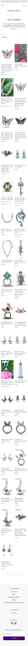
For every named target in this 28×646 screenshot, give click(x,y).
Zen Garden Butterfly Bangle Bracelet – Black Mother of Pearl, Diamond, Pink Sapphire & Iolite (7, 168)
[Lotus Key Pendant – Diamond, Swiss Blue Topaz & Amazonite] (21, 186)
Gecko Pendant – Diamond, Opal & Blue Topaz (20, 262)
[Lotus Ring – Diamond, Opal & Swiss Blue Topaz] (7, 186)
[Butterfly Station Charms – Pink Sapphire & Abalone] (21, 399)
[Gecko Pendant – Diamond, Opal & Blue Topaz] (21, 249)
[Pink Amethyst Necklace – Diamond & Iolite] (21, 53)
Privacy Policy (8, 602)
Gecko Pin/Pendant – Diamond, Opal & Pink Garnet (20, 231)
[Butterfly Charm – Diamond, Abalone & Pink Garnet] (7, 517)
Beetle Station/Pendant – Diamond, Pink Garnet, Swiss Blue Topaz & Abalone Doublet (20, 293)
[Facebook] (12, 623)
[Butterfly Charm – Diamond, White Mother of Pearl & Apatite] (21, 486)
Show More (14, 29)
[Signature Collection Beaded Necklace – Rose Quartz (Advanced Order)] (7, 87)
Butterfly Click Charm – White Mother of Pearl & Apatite (21, 470)
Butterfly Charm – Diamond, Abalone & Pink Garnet (6, 531)
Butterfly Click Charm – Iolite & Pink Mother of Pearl (7, 324)
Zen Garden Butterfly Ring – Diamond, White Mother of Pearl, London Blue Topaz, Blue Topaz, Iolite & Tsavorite (7, 136)
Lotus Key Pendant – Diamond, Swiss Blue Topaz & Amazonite (20, 199)
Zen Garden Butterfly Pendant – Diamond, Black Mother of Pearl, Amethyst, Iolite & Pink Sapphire (20, 136)
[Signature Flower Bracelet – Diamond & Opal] (7, 217)
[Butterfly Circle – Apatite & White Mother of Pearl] (21, 428)
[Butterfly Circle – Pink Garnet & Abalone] (7, 428)
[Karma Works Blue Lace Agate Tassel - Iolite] (21, 369)
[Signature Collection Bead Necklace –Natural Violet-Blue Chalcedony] (7, 369)
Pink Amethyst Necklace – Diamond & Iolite (20, 66)
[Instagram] (15, 623)
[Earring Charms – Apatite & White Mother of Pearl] (7, 457)
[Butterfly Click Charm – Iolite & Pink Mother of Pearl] (7, 311)
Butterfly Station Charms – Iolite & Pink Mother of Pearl (20, 353)
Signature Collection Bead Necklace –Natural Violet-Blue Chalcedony (7, 382)
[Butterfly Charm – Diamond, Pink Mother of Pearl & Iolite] (7, 486)
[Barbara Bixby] (14, 11)
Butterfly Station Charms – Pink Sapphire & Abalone (21, 412)
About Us (14, 613)
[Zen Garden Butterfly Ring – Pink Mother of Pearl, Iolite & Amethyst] (21, 311)
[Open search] (4, 5)
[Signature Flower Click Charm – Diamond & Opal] (7, 278)
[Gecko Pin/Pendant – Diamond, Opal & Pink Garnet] (21, 217)
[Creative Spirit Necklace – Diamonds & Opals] (7, 249)
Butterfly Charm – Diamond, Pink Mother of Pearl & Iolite (7, 500)
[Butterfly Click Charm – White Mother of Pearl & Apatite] (21, 457)
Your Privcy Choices (18, 602)
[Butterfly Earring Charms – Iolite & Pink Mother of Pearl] (7, 340)
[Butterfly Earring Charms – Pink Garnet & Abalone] (7, 399)
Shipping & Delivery (14, 597)
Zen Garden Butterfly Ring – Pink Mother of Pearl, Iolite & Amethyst (21, 324)
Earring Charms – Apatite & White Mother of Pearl (7, 470)
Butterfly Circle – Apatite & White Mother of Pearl (21, 441)
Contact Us (14, 591)
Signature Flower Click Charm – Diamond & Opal (7, 291)
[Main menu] (2, 5)
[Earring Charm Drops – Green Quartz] (21, 154)
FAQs (14, 594)
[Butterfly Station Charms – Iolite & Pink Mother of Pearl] (21, 340)
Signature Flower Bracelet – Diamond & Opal (6, 231)
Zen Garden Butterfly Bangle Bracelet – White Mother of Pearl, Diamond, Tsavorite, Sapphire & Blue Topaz (21, 532)
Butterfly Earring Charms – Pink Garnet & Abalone (7, 412)
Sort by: (3, 34)
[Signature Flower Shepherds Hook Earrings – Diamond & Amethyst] (7, 550)
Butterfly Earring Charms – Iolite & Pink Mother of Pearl (7, 353)
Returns (14, 600)
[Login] (23, 5)
